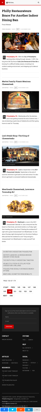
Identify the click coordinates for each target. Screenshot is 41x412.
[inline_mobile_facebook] (4, 409)
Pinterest (25, 365)
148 (34, 287)
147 (29, 287)
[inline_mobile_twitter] (12, 409)
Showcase (5, 363)
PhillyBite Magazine (7, 399)
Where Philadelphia (8, 385)
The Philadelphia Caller (9, 380)
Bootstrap (4, 401)
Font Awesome (6, 406)
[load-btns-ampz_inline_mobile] (37, 409)
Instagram (25, 370)
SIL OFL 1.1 (25, 406)
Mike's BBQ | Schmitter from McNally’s (17, 274)
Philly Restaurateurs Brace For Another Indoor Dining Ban (20, 15)
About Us (25, 350)
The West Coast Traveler (10, 375)
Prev (13, 287)
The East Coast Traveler (10, 371)
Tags (23, 339)
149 (4, 291)
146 (24, 287)
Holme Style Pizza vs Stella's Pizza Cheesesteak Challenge (16, 264)
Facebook (25, 360)
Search (30, 339)
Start (5, 287)
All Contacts (26, 348)
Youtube (25, 368)
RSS (33, 370)
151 (15, 291)
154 (30, 291)
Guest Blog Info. (7, 360)
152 (20, 291)
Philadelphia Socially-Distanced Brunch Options (18, 270)
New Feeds (14, 363)
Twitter (24, 362)
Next (5, 296)
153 (25, 291)
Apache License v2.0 (11, 403)
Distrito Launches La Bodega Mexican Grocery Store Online (17, 256)
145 (18, 287)
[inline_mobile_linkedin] (29, 409)
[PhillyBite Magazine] (10, 2)
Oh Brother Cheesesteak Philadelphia (17, 252)
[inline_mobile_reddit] (21, 409)
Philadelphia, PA (11, 57)
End (11, 296)
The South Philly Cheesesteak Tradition (18, 260)
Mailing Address (7, 339)
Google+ (33, 362)
